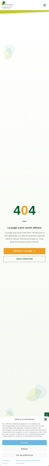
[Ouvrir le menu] (44, 5)
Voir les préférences (24, 455)
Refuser (24, 449)
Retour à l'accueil (23, 251)
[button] (45, 419)
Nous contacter (24, 259)
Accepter (24, 443)
